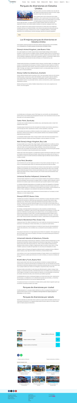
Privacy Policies (30, 397)
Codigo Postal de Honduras (12, 396)
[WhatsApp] (21, 355)
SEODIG (53, 396)
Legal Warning (30, 394)
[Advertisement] (38, 100)
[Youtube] (16, 391)
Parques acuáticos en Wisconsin (23, 359)
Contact (29, 400)
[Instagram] (14, 391)
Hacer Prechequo (11, 397)
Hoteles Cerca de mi (11, 398)
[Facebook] (18, 355)
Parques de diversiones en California (53, 359)
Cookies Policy (30, 398)
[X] (11, 391)
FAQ (29, 399)
